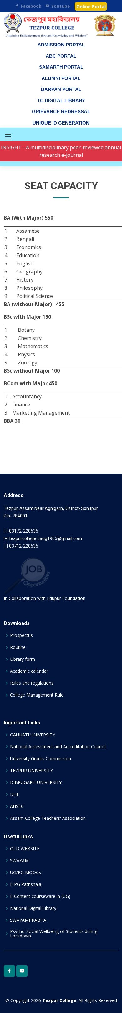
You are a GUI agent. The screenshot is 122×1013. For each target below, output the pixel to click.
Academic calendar (29, 671)
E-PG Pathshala (25, 884)
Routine (18, 647)
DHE (14, 794)
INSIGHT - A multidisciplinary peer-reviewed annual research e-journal (61, 151)
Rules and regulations (31, 683)
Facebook (31, 6)
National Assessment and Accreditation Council (58, 747)
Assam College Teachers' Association (48, 818)
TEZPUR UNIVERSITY (31, 770)
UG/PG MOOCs (25, 872)
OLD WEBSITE (24, 848)
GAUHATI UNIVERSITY (32, 735)
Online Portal (91, 6)
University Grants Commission (40, 758)
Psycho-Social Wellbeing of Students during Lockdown (53, 933)
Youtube (60, 6)
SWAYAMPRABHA (28, 920)
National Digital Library (33, 908)
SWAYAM (19, 860)
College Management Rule (37, 695)
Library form (22, 659)
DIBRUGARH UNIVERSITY (36, 782)
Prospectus (21, 635)
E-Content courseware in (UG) (40, 896)
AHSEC (17, 806)
